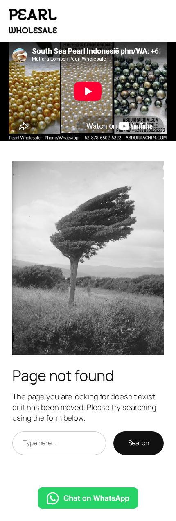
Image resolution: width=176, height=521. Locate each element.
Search (138, 442)
